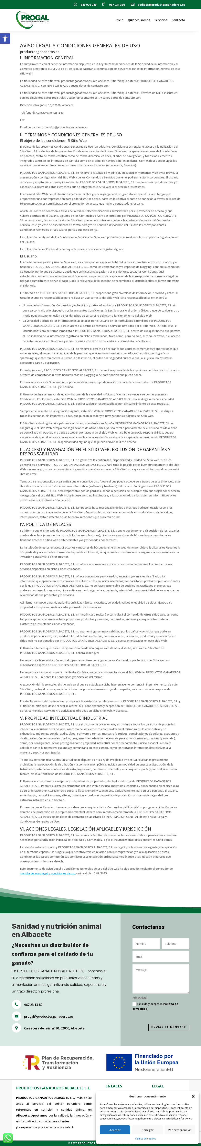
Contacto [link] (178, 20)
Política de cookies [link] (145, 1138)
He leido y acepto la (155, 1006)
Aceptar (115, 1130)
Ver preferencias (180, 1130)
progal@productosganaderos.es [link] (48, 1016)
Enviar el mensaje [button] (168, 1027)
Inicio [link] (119, 20)
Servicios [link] (160, 20)
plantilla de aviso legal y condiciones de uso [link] (48, 873)
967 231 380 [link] (117, 4)
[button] (193, 1096)
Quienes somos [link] (139, 20)
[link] (5, 38)
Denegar (147, 1130)
